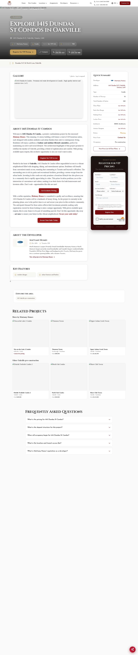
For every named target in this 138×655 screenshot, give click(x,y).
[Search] (91, 3)
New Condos (32, 3)
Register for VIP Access (48, 158)
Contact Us (125, 3)
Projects (18, 9)
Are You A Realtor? (100, 188)
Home (24, 3)
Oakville (25, 9)
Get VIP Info (121, 105)
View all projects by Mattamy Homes (41, 257)
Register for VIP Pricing (22, 52)
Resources (73, 3)
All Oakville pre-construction (26, 298)
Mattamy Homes (38, 240)
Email (97, 181)
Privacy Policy (100, 208)
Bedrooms (113, 188)
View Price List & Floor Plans (108, 149)
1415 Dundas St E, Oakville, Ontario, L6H (116, 86)
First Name (98, 174)
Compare (45, 52)
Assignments (54, 3)
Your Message (98, 195)
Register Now (109, 212)
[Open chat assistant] (133, 650)
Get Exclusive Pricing (48, 190)
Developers (64, 3)
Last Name (113, 174)
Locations (42, 3)
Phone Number (114, 181)
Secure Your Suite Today (49, 220)
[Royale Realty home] (9, 3)
